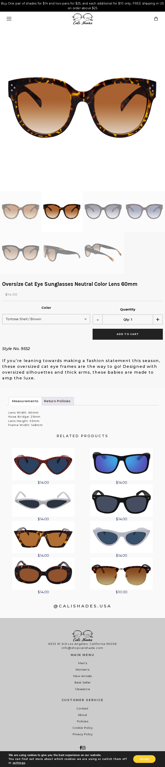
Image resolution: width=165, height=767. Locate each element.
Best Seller (82, 682)
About (82, 715)
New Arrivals (82, 676)
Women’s (82, 669)
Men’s (82, 663)
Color (46, 308)
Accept (144, 759)
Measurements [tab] (25, 401)
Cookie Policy (82, 727)
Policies (82, 721)
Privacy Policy (82, 734)
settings (19, 763)
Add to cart (128, 334)
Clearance (82, 689)
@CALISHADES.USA (82, 606)
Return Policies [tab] (57, 401)
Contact (82, 708)
